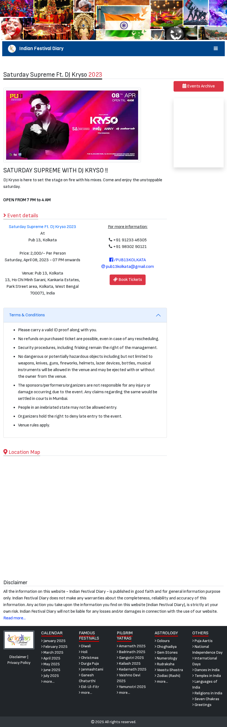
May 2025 (51, 664)
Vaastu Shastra (169, 670)
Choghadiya (166, 646)
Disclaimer (18, 656)
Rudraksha (165, 664)
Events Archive (200, 86)
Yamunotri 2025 (132, 686)
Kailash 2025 (129, 663)
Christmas (89, 657)
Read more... (14, 618)
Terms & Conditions (27, 315)
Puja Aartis (203, 640)
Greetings (202, 704)
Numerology (166, 658)
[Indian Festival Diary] (19, 639)
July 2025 (51, 675)
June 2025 (51, 670)
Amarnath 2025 (132, 646)
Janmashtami (91, 669)
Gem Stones (167, 652)
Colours (163, 640)
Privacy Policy (18, 662)
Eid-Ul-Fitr (89, 686)
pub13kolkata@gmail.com (129, 266)
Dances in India (207, 670)
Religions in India (208, 693)
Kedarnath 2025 (132, 669)
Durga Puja (89, 663)
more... (49, 681)
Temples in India (207, 675)
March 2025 (53, 652)
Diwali (85, 646)
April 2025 (51, 658)
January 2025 (54, 640)
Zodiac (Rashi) (168, 675)
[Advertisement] (199, 132)
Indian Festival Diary (39, 48)
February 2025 (55, 646)
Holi (83, 652)
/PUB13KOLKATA (129, 260)
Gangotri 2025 (131, 657)
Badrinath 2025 (131, 652)
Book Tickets (130, 279)
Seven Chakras (206, 699)
